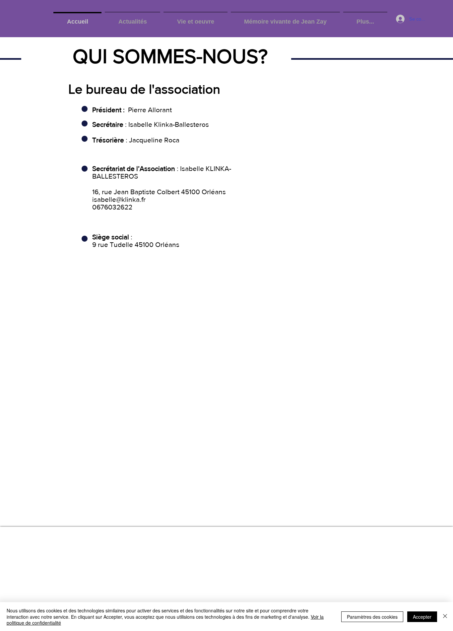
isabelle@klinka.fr (119, 199)
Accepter (422, 616)
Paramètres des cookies (372, 616)
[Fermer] (445, 616)
